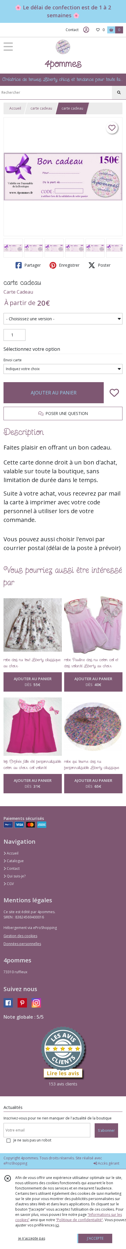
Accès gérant (108, 1163)
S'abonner (106, 1130)
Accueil (15, 108)
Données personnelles (22, 943)
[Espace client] (86, 30)
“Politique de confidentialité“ (79, 1219)
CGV (10, 883)
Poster (103, 265)
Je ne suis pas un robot (32, 1140)
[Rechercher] (119, 92)
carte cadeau (41, 108)
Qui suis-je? (15, 876)
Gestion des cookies (20, 935)
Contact (72, 29)
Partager (32, 265)
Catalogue (15, 860)
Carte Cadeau (18, 292)
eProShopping (15, 1163)
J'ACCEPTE (95, 1238)
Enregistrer (68, 265)
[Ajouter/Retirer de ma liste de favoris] (114, 393)
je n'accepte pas (31, 1238)
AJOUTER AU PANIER (53, 392)
